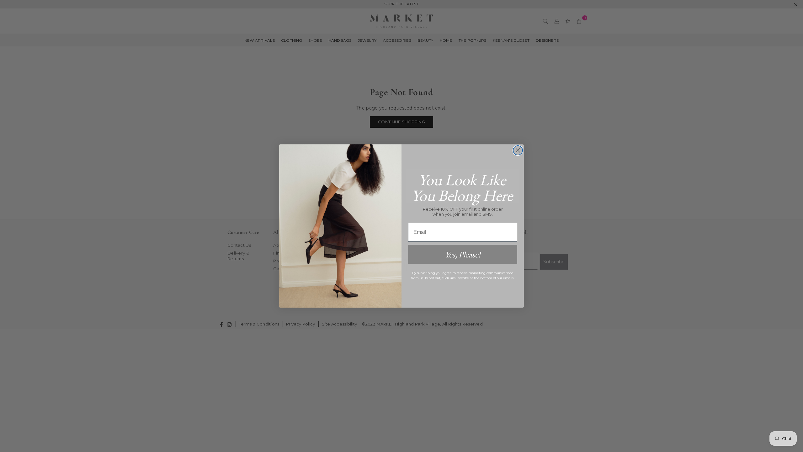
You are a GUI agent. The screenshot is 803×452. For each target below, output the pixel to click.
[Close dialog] (518, 150)
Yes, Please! (463, 254)
